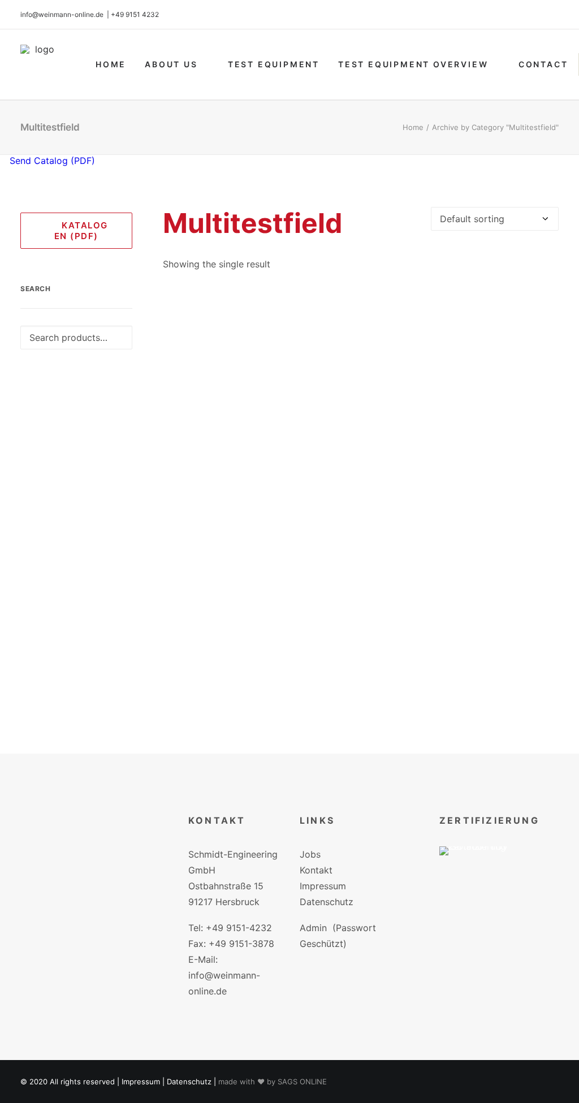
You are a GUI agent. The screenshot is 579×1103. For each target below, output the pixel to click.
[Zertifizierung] (481, 867)
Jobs (310, 854)
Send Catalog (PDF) (51, 160)
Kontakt (316, 870)
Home (111, 64)
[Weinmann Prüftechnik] (40, 64)
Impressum (323, 886)
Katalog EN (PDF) (82, 230)
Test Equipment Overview (413, 64)
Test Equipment (273, 64)
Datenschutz (326, 901)
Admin (313, 927)
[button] (361, 490)
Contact (543, 64)
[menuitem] (111, 64)
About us (171, 64)
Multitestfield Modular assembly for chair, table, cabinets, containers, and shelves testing (360, 702)
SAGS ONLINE (302, 1081)
